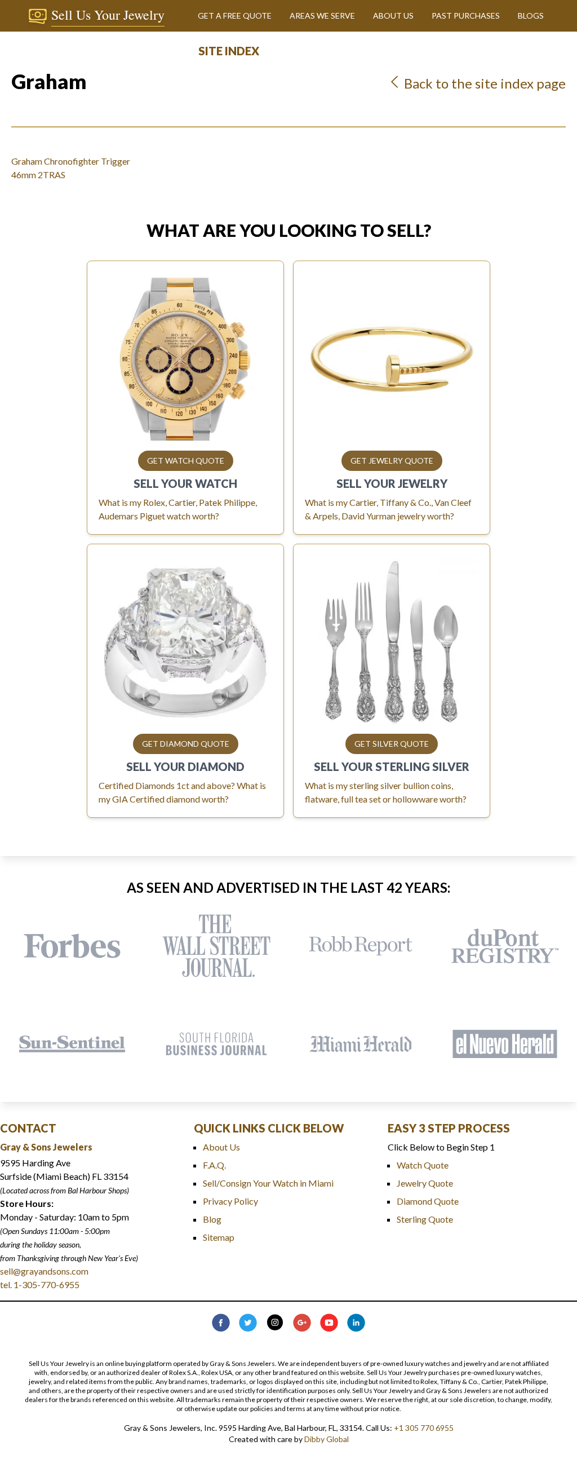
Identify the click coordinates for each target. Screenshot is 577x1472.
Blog (212, 1219)
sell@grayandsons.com (44, 1271)
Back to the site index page (483, 83)
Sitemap (218, 1237)
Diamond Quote (428, 1201)
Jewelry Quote (425, 1183)
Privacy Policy (230, 1201)
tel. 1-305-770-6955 (39, 1284)
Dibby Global (326, 1439)
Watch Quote (423, 1165)
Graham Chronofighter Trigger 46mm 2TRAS (70, 168)
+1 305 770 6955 (424, 1428)
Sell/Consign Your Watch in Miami (268, 1183)
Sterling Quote (425, 1219)
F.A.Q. (214, 1165)
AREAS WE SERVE (322, 15)
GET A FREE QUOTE (235, 15)
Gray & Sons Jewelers (46, 1147)
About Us (221, 1147)
